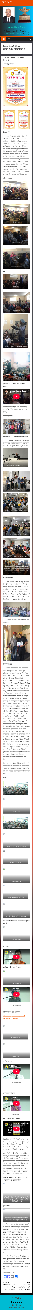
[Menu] (8, 39)
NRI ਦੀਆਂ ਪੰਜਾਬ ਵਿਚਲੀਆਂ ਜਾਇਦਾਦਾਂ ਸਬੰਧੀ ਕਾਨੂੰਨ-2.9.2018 (23, 1286)
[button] (8, 39)
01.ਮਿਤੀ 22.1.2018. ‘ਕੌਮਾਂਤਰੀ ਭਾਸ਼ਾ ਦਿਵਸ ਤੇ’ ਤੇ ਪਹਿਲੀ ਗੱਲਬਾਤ (9, 1286)
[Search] (30, 39)
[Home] (3, 39)
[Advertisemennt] (17, 30)
